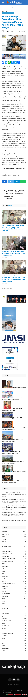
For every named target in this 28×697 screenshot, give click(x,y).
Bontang (4, 539)
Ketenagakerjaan (6, 593)
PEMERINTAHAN (6, 621)
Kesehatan (4, 588)
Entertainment (5, 566)
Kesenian (4, 591)
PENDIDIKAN (5, 626)
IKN (3, 573)
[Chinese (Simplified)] (9, 694)
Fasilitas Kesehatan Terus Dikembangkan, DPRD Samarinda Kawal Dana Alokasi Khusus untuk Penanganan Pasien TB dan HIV (13, 278)
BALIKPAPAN (5, 534)
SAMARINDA (5, 635)
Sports (3, 640)
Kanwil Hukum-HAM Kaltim (8, 583)
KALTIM (4, 581)
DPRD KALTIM (5, 556)
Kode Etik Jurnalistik (9, 687)
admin (7, 31)
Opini (3, 616)
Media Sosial (5, 608)
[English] (12, 694)
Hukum (3, 571)
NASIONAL (4, 611)
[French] (15, 694)
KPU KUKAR (5, 596)
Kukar (3, 598)
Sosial (3, 638)
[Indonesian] (20, 694)
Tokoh (3, 643)
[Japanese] (25, 694)
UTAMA (4, 650)
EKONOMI (4, 564)
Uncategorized (5, 648)
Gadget (3, 568)
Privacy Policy (21, 687)
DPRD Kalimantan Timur (8, 554)
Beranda (3, 7)
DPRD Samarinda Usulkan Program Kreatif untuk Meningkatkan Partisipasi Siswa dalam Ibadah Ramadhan (8, 195)
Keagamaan (5, 586)
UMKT (3, 645)
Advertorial (4, 531)
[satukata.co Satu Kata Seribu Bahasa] (14, 2)
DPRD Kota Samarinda (7, 561)
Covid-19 (4, 541)
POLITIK (4, 628)
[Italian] (23, 694)
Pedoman (16, 684)
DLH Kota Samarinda (7, 551)
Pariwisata (4, 618)
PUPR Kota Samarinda (7, 633)
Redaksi (10, 684)
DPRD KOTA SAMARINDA (7, 12)
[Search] (25, 2)
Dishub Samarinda (6, 546)
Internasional (5, 576)
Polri (3, 630)
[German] (17, 694)
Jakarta (3, 578)
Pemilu (3, 623)
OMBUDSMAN (5, 613)
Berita (3, 536)
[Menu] (3, 2)
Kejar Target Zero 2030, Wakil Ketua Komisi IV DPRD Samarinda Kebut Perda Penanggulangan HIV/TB (13, 253)
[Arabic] (7, 694)
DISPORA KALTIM (6, 549)
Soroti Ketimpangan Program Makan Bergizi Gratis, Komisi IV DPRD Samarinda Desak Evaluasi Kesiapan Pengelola (13, 228)
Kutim (3, 601)
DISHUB (4, 544)
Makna (3, 603)
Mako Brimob (5, 606)
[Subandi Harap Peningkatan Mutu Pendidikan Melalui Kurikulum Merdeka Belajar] (14, 43)
